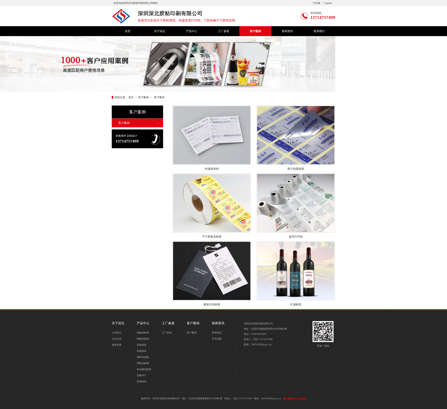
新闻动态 (217, 332)
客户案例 (255, 31)
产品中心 (191, 31)
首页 (127, 31)
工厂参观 (223, 31)
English (328, 3)
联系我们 (319, 31)
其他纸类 (141, 381)
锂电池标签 (143, 363)
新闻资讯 (287, 31)
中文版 (316, 3)
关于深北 (159, 31)
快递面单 (141, 351)
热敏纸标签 (143, 332)
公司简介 (117, 332)
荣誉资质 (117, 345)
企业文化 (117, 338)
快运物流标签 (144, 369)
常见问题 (217, 338)
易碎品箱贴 (143, 357)
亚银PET (141, 375)
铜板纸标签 (143, 338)
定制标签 (141, 345)
